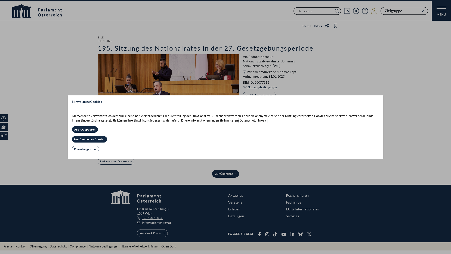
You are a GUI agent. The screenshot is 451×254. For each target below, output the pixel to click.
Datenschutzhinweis (253, 120)
